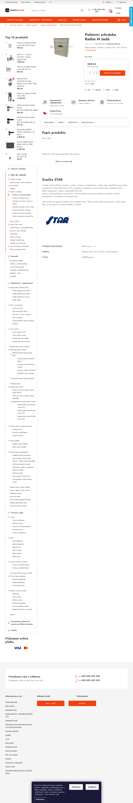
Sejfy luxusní (16, 556)
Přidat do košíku (112, 73)
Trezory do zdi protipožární (21, 526)
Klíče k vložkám (17, 318)
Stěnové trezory (17, 523)
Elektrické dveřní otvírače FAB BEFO (22, 354)
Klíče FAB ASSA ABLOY (20, 311)
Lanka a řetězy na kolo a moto (20, 490)
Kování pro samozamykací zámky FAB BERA (23, 397)
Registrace (122, 2)
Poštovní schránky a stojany (21, 210)
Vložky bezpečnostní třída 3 (21, 294)
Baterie (12, 615)
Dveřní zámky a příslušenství (19, 452)
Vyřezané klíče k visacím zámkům (23, 321)
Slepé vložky (16, 300)
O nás (7, 739)
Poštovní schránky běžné (21, 195)
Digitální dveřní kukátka (20, 444)
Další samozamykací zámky (21, 464)
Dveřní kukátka (14, 441)
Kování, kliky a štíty (16, 224)
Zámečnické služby (11, 2)
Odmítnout (76, 787)
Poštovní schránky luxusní (20, 198)
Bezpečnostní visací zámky (21, 341)
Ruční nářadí (14, 186)
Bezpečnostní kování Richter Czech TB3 (26, 411)
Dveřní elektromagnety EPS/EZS (20, 500)
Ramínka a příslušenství (19, 432)
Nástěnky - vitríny (15, 273)
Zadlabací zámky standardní (21, 455)
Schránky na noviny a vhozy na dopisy (22, 202)
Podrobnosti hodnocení (113, 44)
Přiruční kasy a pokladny (18, 576)
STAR (92, 84)
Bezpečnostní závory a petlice (19, 347)
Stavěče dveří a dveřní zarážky (20, 487)
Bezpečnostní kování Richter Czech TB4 (26, 406)
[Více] (122, 20)
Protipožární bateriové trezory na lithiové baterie (22, 622)
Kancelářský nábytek (16, 261)
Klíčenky (15, 324)
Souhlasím (92, 787)
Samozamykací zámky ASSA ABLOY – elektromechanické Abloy (23, 459)
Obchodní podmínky (12, 731)
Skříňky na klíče (17, 600)
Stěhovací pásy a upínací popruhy (21, 182)
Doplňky (12, 189)
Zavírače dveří (17, 429)
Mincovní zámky (15, 496)
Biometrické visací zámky (20, 338)
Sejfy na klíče (16, 597)
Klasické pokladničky (19, 579)
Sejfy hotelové (17, 553)
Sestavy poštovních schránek (21, 213)
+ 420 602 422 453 (98, 10)
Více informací (91, 50)
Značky (14, 630)
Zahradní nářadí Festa (17, 240)
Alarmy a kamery (15, 237)
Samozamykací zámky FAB (21, 476)
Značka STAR (72, 122)
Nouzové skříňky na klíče (20, 606)
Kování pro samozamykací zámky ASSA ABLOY (23, 391)
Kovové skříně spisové (17, 267)
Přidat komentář (64, 162)
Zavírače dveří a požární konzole (20, 426)
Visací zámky (14, 329)
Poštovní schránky (18, 169)
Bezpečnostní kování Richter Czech (23, 402)
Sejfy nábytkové (17, 541)
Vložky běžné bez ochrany (21, 297)
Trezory (12, 517)
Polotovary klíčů (17, 308)
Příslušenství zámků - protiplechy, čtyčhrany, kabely (23, 468)
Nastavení (40, 799)
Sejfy (11, 538)
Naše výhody (9, 743)
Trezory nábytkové (18, 520)
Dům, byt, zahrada (18, 175)
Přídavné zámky (15, 384)
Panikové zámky (17, 473)
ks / (51, 703)
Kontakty (8, 735)
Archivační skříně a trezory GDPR (21, 573)
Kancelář (14, 256)
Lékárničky (15, 594)
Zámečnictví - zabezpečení (22, 283)
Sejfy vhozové (17, 550)
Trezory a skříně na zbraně (18, 562)
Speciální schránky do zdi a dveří (23, 207)
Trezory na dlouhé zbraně (20, 565)
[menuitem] (16, 20)
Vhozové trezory (17, 530)
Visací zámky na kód (19, 335)
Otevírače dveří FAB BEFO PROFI (26, 360)
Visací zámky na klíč (19, 332)
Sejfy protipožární (18, 544)
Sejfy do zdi (16, 547)
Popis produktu (49, 122)
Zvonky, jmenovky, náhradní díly (22, 216)
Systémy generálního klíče (18, 503)
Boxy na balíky (14, 221)
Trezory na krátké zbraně (20, 568)
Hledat (82, 10)
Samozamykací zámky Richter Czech (22, 480)
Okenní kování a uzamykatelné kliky (21, 228)
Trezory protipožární (19, 533)
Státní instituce (25, 2)
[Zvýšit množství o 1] (97, 73)
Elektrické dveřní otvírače (18, 350)
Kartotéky (13, 276)
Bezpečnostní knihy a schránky (22, 609)
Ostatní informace (87, 122)
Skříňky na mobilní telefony (18, 264)
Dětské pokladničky (18, 582)
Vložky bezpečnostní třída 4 (21, 291)
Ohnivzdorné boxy (18, 585)
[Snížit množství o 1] (90, 73)
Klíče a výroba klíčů (16, 305)
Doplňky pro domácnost (18, 243)
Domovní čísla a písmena (18, 231)
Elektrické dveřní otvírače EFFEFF (23, 379)
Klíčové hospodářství (19, 603)
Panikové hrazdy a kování (18, 506)
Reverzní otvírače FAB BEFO (26, 370)
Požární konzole (17, 436)
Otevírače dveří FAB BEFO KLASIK (26, 365)
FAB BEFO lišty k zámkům (25, 373)
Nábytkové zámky (15, 493)
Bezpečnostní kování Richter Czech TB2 (26, 417)
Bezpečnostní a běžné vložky (19, 287)
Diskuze (61, 122)
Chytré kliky (13, 234)
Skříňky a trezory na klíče (18, 591)
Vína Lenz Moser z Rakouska (19, 246)
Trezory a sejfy (17, 513)
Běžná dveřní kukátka (19, 447)
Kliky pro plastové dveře (17, 249)
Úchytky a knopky (15, 179)
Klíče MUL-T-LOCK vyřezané (21, 314)
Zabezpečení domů (11, 720)
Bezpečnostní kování (16, 387)
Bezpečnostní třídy (11, 747)
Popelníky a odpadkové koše (19, 270)
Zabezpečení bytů (40, 2)
